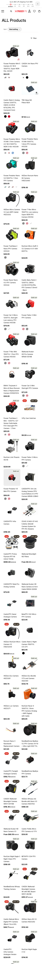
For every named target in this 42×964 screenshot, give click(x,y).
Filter (35, 38)
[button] (15, 29)
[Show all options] (16, 187)
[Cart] (39, 11)
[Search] (11, 11)
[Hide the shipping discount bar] (37, 3)
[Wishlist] (34, 11)
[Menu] (2, 11)
